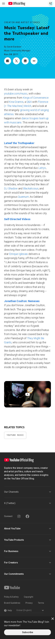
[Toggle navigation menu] (3, 3)
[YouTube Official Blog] (17, 3)
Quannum (23, 196)
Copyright (28, 597)
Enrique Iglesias (18, 253)
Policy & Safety (11, 597)
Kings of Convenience (36, 97)
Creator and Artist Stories (22, 22)
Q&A (29, 101)
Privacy (29, 603)
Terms (41, 603)
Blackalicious (30, 188)
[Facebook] (27, 516)
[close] (52, 618)
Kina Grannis (16, 101)
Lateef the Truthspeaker (19, 143)
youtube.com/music (15, 93)
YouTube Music (15, 435)
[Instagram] (19, 516)
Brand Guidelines (12, 603)
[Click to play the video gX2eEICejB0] (27, 394)
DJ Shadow (11, 188)
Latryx (42, 167)
